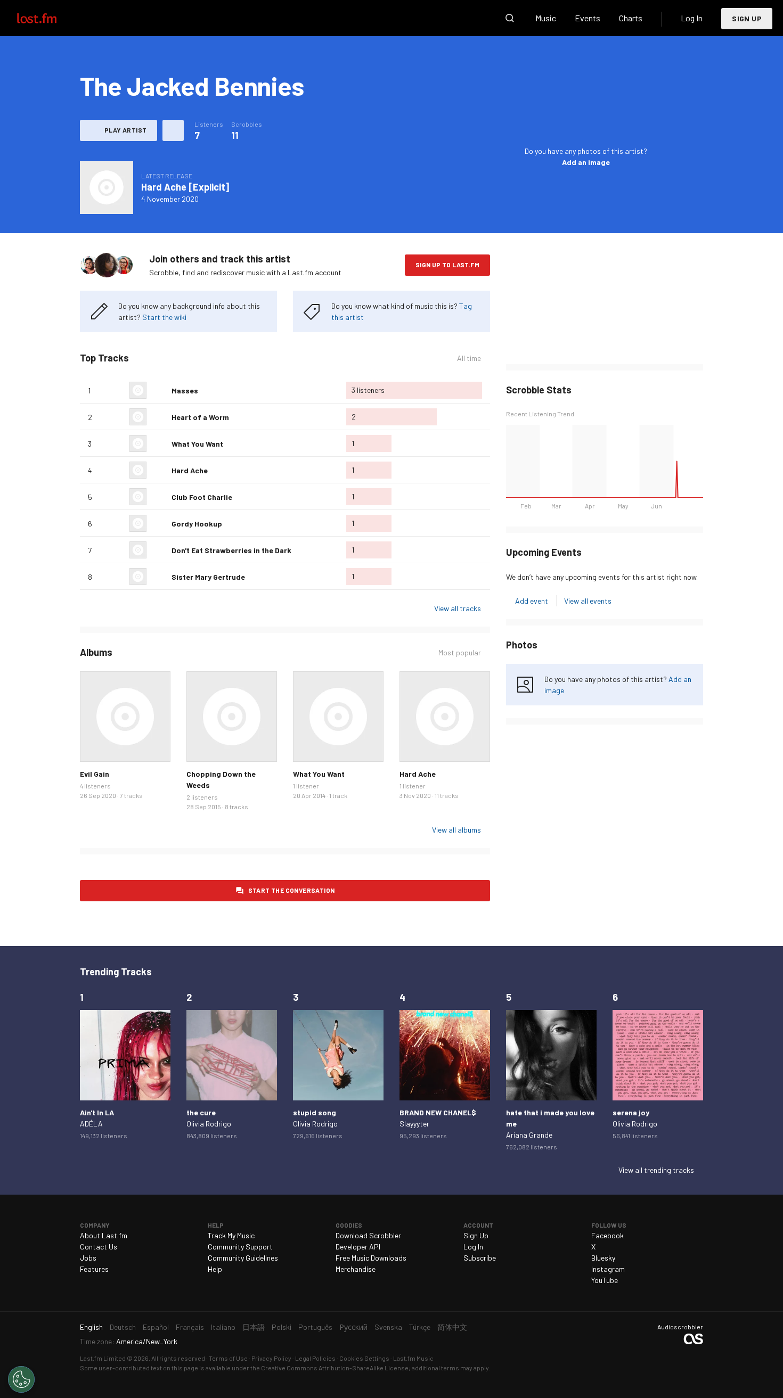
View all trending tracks (656, 1169)
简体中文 (452, 1326)
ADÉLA (91, 1123)
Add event (531, 600)
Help (215, 1268)
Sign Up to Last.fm (447, 264)
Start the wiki (164, 317)
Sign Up (747, 18)
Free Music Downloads (371, 1257)
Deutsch (123, 1326)
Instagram (608, 1268)
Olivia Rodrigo (208, 1123)
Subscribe (479, 1257)
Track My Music (231, 1235)
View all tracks (457, 608)
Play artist (125, 130)
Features (94, 1268)
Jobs (88, 1257)
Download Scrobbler (368, 1235)
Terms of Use (228, 1358)
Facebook (607, 1235)
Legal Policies (315, 1358)
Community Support (240, 1246)
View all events (587, 600)
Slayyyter (414, 1123)
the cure (201, 1112)
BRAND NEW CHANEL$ (437, 1112)
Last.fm (49, 18)
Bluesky (603, 1257)
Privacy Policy (271, 1358)
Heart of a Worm (200, 417)
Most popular (459, 652)
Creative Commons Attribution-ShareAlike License (335, 1367)
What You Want (197, 443)
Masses (185, 390)
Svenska (388, 1326)
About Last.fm (103, 1235)
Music (545, 18)
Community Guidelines (243, 1257)
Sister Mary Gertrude (208, 576)
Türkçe (419, 1326)
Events (587, 18)
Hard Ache (190, 470)
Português (315, 1326)
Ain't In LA (97, 1112)
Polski (281, 1326)
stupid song (314, 1112)
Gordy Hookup (197, 523)
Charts (630, 18)
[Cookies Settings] (21, 1379)
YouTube (604, 1280)
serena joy (631, 1112)
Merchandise (356, 1268)
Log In (692, 18)
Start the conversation (291, 890)
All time (469, 358)
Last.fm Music (413, 1358)
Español (156, 1326)
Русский (353, 1326)
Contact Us (98, 1246)
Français (190, 1326)
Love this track (159, 390)
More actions (173, 130)
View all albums (456, 829)
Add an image (586, 162)
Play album (106, 187)
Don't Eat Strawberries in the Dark (231, 550)
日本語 (253, 1326)
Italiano (223, 1326)
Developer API (358, 1246)
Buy (96, 745)
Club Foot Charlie (202, 496)
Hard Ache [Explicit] (185, 187)
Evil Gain (94, 773)
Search (509, 18)
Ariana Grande (529, 1134)
